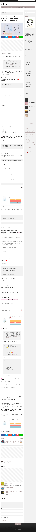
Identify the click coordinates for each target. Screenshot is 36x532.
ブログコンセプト (4, 7)
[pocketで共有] (17, 37)
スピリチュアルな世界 (28, 86)
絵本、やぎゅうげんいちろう (29, 142)
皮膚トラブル (31, 139)
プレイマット (27, 131)
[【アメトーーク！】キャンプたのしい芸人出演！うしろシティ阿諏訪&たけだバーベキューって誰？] (2, 483)
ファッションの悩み (28, 71)
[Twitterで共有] (6, 37)
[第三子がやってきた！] (26, 115)
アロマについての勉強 (28, 84)
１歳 (30, 145)
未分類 (26, 93)
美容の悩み (27, 64)
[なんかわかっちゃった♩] (26, 111)
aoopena (5, 53)
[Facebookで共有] (3, 37)
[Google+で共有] (10, 37)
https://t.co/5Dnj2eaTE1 (10, 64)
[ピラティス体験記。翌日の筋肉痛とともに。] (2, 488)
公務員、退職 (27, 136)
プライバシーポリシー (30, 7)
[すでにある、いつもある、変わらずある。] (26, 103)
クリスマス (27, 128)
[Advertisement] (11, 45)
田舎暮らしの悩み (28, 82)
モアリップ (30, 131)
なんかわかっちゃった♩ (31, 110)
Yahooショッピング (15, 202)
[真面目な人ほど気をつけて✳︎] (26, 107)
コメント (2, 501)
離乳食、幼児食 (27, 145)
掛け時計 (26, 139)
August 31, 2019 (14, 372)
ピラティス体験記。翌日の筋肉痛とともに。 (10, 487)
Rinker (11, 318)
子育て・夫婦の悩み (28, 73)
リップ (33, 131)
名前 (1, 508)
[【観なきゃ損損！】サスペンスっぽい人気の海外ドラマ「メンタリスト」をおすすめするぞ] (2, 492)
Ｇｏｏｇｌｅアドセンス (28, 147)
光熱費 (30, 134)
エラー (30, 126)
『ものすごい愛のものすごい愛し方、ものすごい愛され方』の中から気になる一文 (11, 126)
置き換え (33, 142)
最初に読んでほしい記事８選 (10, 7)
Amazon (15, 199)
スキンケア (32, 128)
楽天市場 (15, 322)
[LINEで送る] (21, 37)
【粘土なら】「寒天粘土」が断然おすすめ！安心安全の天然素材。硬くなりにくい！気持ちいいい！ (16, 442)
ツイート (26, 152)
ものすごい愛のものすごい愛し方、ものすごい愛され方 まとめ (9, 132)
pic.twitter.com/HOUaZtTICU (14, 337)
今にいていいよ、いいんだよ (32, 98)
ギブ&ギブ (4, 130)
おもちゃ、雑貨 (29, 123)
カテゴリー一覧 (20, 7)
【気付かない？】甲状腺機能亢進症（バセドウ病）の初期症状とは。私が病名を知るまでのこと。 (7, 442)
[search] (34, 0)
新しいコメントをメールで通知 (4, 517)
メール (2, 511)
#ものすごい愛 (11, 336)
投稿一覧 (10, 461)
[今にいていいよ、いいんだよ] (26, 100)
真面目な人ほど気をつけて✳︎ (32, 106)
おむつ (26, 123)
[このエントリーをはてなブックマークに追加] (14, 37)
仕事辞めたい (27, 134)
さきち (32, 123)
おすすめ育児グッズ (28, 60)
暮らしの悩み (27, 75)
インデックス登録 (27, 126)
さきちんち (20, 529)
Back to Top (18, 524)
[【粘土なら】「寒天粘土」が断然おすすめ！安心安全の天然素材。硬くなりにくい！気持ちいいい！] (21, 441)
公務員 (32, 134)
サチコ (29, 128)
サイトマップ (24, 7)
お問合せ (16, 7)
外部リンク (30, 136)
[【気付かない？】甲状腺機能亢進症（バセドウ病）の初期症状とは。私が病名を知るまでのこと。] (2, 441)
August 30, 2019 (14, 354)
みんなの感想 (4, 131)
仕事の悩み (27, 91)
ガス (32, 126)
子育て (33, 136)
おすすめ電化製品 (28, 62)
